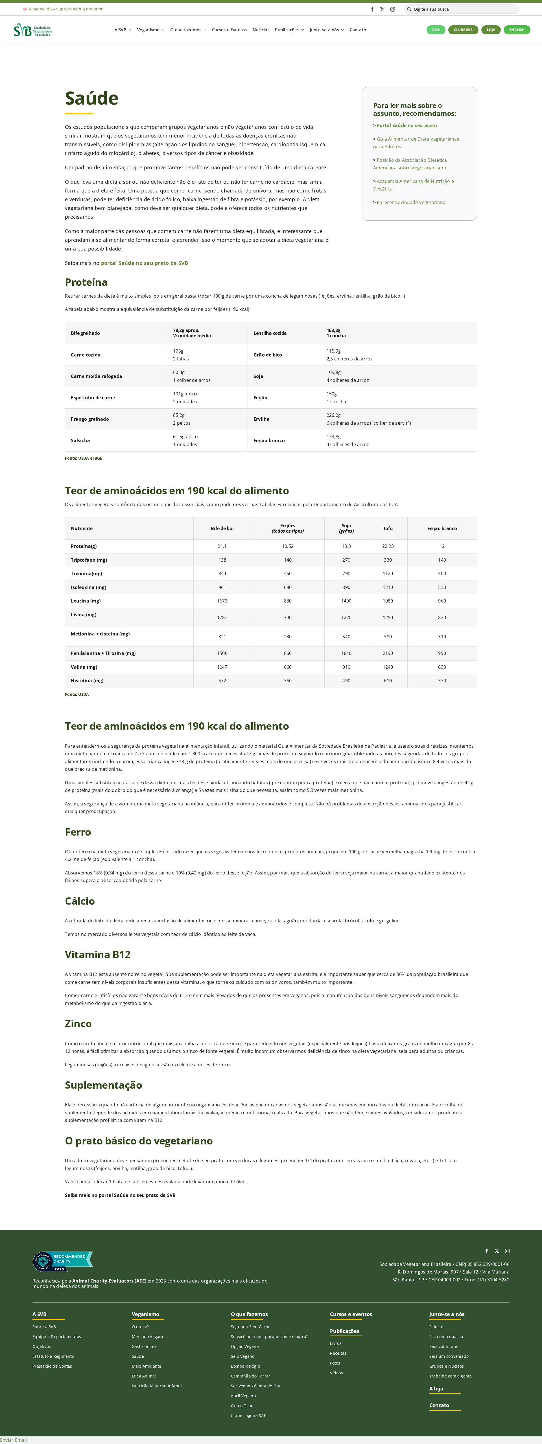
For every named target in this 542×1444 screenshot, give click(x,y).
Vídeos (336, 1373)
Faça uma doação (446, 1336)
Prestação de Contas (52, 1366)
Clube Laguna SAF (248, 1415)
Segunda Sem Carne (250, 1326)
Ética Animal (144, 1376)
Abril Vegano (243, 1395)
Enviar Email (13, 1440)
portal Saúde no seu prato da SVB (144, 263)
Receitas (338, 1353)
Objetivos (41, 1346)
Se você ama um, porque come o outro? (269, 1336)
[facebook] (372, 9)
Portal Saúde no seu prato (407, 125)
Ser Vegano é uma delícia (255, 1385)
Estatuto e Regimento (53, 1356)
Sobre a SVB (44, 1326)
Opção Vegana (245, 1346)
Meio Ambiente (146, 1366)
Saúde (138, 1356)
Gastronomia (144, 1346)
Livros (335, 1343)
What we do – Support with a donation (66, 9)
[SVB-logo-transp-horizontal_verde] (32, 24)
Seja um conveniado (449, 1356)
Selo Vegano (243, 1356)
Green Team (243, 1405)
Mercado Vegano (148, 1336)
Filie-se (436, 1326)
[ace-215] (62, 1253)
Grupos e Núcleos (446, 1366)
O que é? (140, 1326)
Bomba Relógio (245, 1366)
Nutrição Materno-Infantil (157, 1385)
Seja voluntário (444, 1346)
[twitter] (382, 9)
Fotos (335, 1363)
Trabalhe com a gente (450, 1376)
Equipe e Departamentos (56, 1336)
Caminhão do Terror (250, 1376)
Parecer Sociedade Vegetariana (411, 202)
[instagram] (392, 9)
